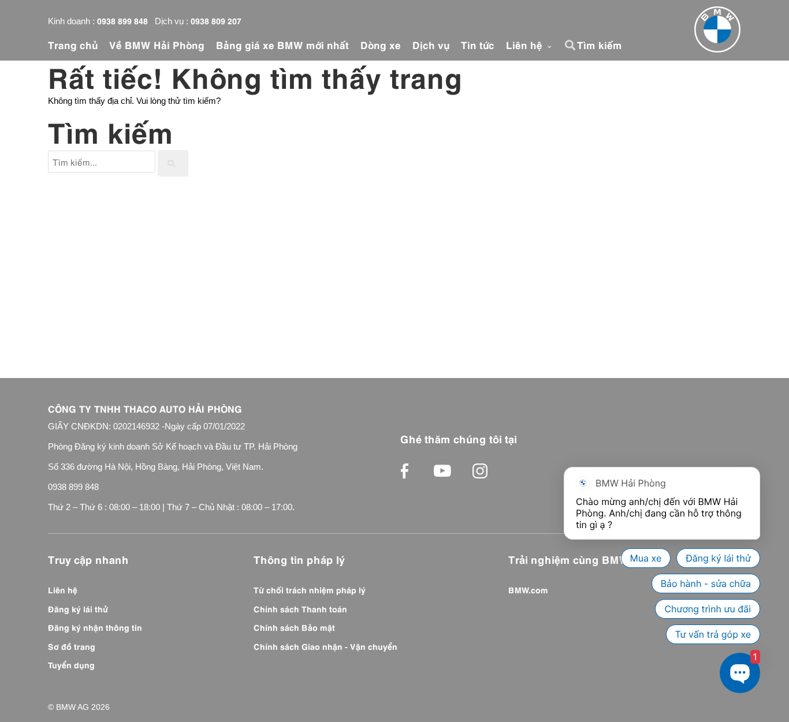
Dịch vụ (430, 44)
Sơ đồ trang (71, 646)
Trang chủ (73, 44)
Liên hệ (525, 44)
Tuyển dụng (71, 664)
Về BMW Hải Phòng (156, 44)
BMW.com (528, 589)
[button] (572, 45)
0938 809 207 (216, 20)
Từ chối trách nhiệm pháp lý (310, 589)
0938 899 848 (122, 20)
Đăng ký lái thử (78, 608)
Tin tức (477, 44)
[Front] (717, 29)
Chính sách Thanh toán (300, 608)
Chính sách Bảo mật (294, 627)
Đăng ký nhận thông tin (95, 627)
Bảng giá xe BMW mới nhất (282, 44)
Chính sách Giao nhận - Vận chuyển (325, 646)
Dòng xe (380, 44)
